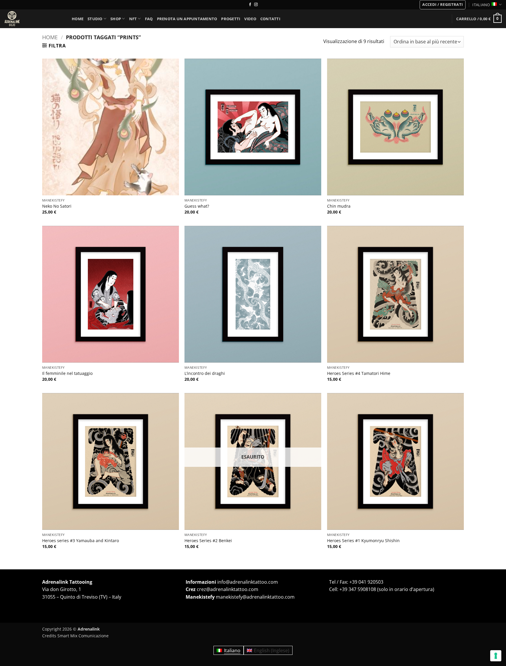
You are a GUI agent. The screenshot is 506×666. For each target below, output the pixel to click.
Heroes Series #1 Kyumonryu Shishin (363, 540)
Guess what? (196, 206)
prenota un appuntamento (187, 18)
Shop (115, 18)
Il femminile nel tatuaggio (67, 373)
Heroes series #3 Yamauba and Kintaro (80, 540)
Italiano (481, 4)
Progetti (230, 18)
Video (250, 18)
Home (77, 18)
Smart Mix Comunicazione (83, 635)
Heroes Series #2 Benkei (208, 540)
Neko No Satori (56, 206)
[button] (442, 4)
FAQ (149, 18)
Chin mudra (339, 206)
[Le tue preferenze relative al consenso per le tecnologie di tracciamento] (495, 655)
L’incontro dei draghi (204, 373)
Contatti (270, 18)
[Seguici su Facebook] (250, 5)
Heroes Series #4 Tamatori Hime (358, 373)
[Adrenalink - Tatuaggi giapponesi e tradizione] (33, 18)
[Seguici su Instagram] (256, 5)
